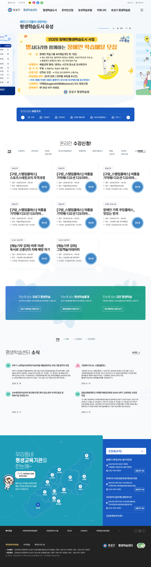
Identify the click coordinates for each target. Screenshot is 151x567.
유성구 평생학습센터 (22, 10)
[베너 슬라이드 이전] (136, 531)
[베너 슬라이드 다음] (143, 531)
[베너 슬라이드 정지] (140, 531)
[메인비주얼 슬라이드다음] (130, 28)
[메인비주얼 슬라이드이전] (118, 28)
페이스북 (37, 2)
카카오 (29, 2)
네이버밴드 (41, 2)
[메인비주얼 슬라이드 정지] (113, 28)
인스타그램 (33, 2)
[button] (128, 117)
